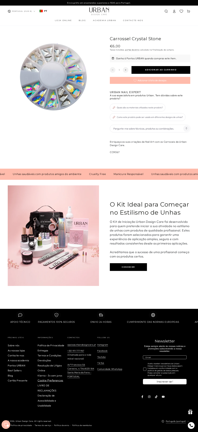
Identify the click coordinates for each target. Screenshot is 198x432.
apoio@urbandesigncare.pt (81, 344)
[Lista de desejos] (181, 11)
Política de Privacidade (51, 345)
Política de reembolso (82, 425)
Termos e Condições (49, 355)
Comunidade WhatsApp (109, 369)
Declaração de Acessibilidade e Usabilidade (47, 400)
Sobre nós (13, 345)
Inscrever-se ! (165, 381)
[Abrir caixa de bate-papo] (191, 425)
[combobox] (43, 11)
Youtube (101, 357)
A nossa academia (18, 360)
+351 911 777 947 (75, 350)
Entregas (43, 350)
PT (45, 10)
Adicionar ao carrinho (161, 70)
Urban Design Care (24, 421)
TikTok (100, 363)
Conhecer (128, 267)
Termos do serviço (43, 425)
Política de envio (61, 425)
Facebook (102, 350)
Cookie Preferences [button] (50, 380)
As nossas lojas (16, 350)
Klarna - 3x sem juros (50, 375)
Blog (10, 375)
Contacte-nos (16, 355)
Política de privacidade (21, 425)
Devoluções (44, 360)
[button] (166, 11)
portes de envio (132, 50)
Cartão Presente (18, 380)
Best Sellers (15, 370)
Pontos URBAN (16, 365)
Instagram (102, 344)
